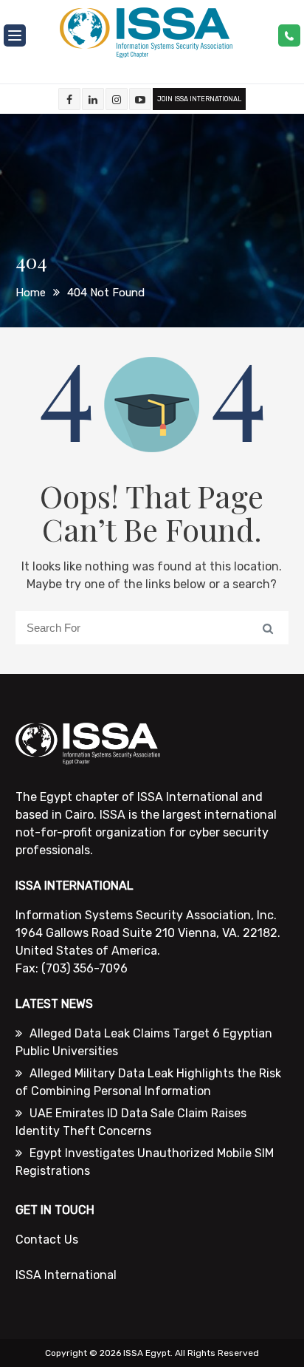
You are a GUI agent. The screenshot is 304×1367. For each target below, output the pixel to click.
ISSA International (66, 1275)
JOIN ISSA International (199, 99)
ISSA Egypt (146, 1353)
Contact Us (46, 1240)
